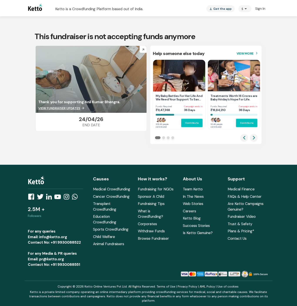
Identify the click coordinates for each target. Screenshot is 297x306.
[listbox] (220, 8)
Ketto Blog (192, 218)
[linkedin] (50, 198)
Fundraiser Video (242, 216)
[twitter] (41, 198)
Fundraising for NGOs (156, 189)
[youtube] (58, 198)
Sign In (260, 8)
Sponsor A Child (151, 196)
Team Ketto (193, 189)
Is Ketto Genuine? (198, 232)
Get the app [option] (220, 9)
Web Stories (193, 203)
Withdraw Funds (151, 231)
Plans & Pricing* (241, 231)
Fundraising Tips (151, 203)
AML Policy (207, 286)
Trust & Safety (240, 223)
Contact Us (237, 238)
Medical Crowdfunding (111, 189)
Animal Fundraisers (108, 243)
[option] (245, 8)
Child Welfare (104, 236)
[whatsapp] (76, 198)
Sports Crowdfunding (110, 229)
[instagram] (67, 198)
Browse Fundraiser (153, 238)
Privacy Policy (187, 286)
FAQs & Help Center (245, 196)
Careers (189, 211)
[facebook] (32, 198)
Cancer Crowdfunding (111, 196)
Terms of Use (166, 286)
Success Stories (196, 225)
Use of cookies (228, 286)
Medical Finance (241, 189)
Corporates (147, 223)
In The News (193, 196)
